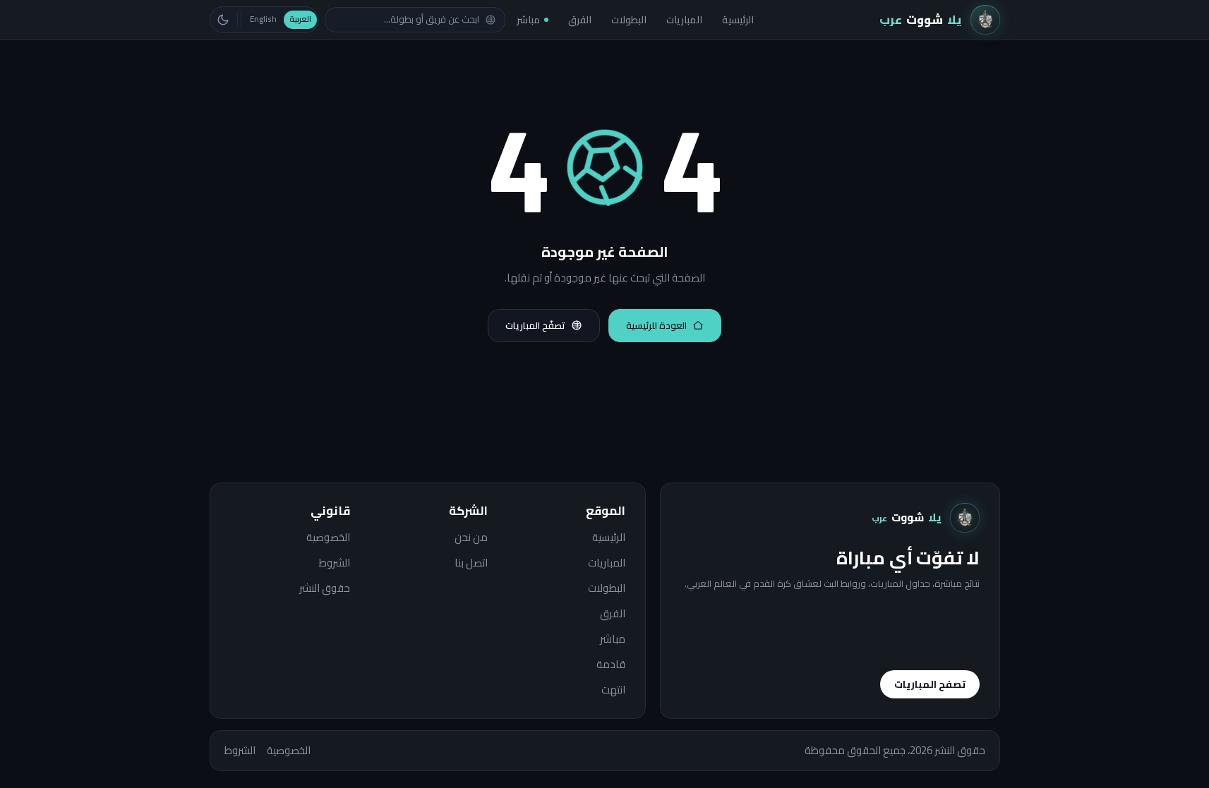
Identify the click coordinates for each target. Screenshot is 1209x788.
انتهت (613, 689)
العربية (300, 19)
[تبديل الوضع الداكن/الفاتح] (223, 19)
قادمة (610, 664)
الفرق (579, 20)
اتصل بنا (471, 562)
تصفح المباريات (930, 684)
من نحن (471, 537)
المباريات (684, 20)
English (263, 19)
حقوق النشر (324, 588)
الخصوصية (328, 537)
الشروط (334, 562)
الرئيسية (738, 20)
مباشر (528, 20)
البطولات (628, 20)
